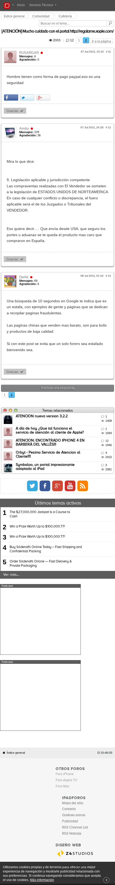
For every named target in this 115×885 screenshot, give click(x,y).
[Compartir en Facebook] (12, 85)
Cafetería (66, 16)
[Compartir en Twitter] (28, 85)
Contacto (62, 770)
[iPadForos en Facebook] (87, 443)
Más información (42, 880)
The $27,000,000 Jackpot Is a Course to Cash (40, 471)
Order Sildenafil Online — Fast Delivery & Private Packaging (41, 521)
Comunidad (41, 16)
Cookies (49, 770)
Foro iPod (69, 759)
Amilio (25, 116)
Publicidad (77, 770)
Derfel (24, 252)
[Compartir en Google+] (44, 85)
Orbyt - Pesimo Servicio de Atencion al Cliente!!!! (57, 410)
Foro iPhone (65, 655)
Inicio (21, 5)
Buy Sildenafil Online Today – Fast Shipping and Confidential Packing (46, 506)
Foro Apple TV (66, 661)
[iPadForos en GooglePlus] (99, 443)
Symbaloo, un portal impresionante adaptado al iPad (61, 422)
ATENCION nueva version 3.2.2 (42, 373)
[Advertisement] (40, 578)
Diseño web (94, 770)
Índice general (16, 634)
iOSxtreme (70, 753)
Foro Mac (63, 667)
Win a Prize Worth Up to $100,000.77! (37, 484)
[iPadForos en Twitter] (74, 443)
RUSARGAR (30, 46)
